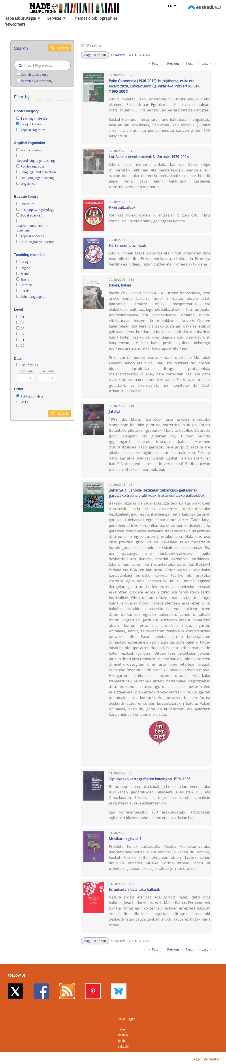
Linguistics (28, 183)
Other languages (32, 296)
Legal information (207, 1059)
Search (63, 48)
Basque (26, 262)
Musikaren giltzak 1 (125, 838)
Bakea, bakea (120, 285)
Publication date (32, 396)
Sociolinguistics (31, 150)
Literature (27, 204)
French (25, 273)
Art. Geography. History (37, 242)
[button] (95, 54)
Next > (190, 63)
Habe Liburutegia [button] (20, 18)
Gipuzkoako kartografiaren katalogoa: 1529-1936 (149, 778)
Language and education (38, 172)
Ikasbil (121, 1041)
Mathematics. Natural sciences (32, 228)
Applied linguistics (33, 130)
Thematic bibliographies (95, 18)
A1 (22, 317)
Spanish (26, 279)
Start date (26, 371)
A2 (22, 322)
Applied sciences (32, 236)
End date (47, 371)
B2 (22, 334)
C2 (22, 345)
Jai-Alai (114, 411)
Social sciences (31, 215)
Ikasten (122, 1035)
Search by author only (36, 81)
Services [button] (55, 18)
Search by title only (34, 74)
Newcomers (14, 24)
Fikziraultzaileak (122, 207)
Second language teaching (36, 160)
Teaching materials (34, 118)
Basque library (31, 124)
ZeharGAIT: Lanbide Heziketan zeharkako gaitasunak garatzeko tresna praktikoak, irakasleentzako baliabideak (157, 493)
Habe (121, 1029)
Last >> (207, 63)
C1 (22, 340)
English (25, 268)
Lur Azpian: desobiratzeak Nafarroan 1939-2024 (148, 156)
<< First (152, 63)
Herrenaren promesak (127, 245)
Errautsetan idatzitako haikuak (134, 889)
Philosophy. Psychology (37, 209)
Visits (24, 402)
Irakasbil (123, 1046)
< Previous (171, 63)
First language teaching (37, 178)
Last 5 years (29, 365)
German (26, 285)
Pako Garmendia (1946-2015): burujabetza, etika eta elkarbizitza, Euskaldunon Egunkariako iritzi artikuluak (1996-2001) (154, 86)
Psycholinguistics (33, 166)
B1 (22, 328)
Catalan (26, 291)
